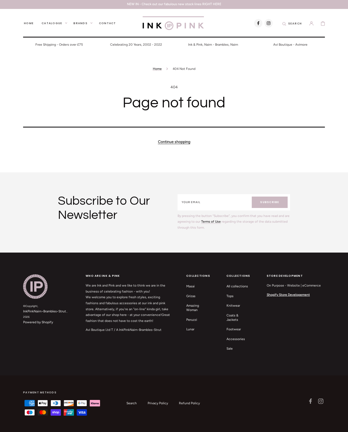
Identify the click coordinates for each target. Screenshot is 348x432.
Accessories (235, 339)
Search (131, 403)
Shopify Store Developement (288, 295)
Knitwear (233, 305)
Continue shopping (174, 141)
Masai (190, 286)
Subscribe (269, 202)
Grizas (190, 296)
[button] (292, 23)
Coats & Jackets (232, 317)
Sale (229, 348)
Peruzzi (191, 320)
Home (157, 69)
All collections (237, 286)
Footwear (233, 329)
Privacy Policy (158, 403)
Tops (230, 296)
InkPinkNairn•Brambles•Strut (44, 311)
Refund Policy (189, 403)
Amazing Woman (192, 308)
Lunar (190, 329)
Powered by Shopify (38, 322)
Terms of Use (211, 221)
